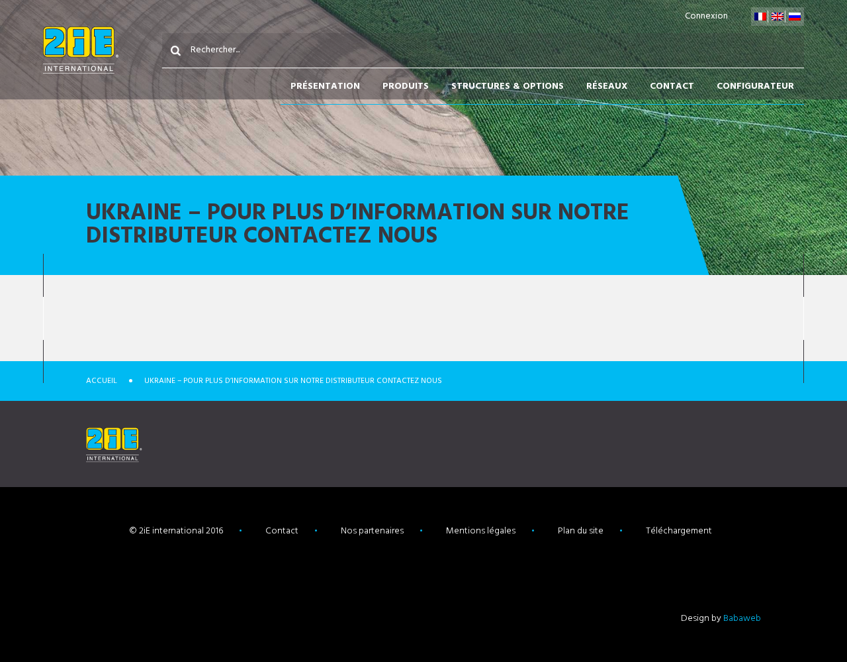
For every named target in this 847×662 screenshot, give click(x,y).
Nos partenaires (372, 531)
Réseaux (606, 86)
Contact (672, 86)
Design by (721, 618)
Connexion (706, 16)
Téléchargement (679, 531)
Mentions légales (480, 531)
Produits (405, 86)
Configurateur (755, 86)
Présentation (325, 86)
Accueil (101, 381)
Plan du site (580, 531)
